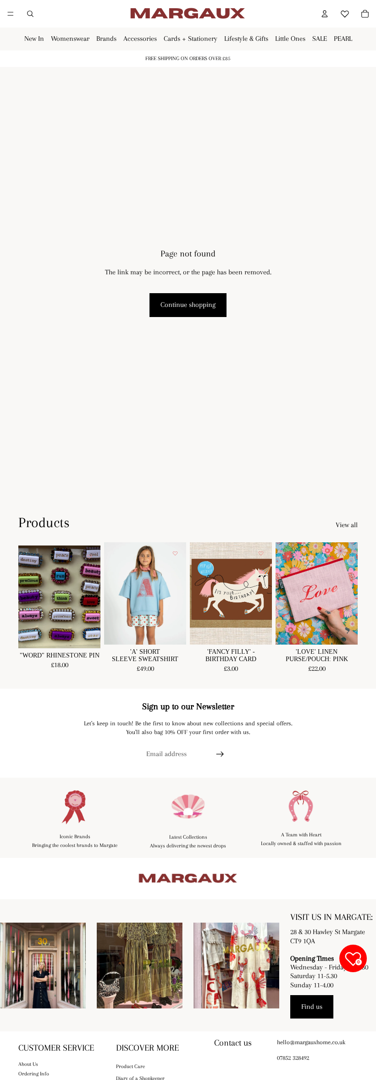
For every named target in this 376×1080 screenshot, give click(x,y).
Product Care (130, 1066)
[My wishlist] (345, 12)
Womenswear (70, 38)
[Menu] (10, 13)
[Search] (30, 14)
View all (347, 525)
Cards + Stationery (190, 38)
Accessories (140, 38)
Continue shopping (188, 305)
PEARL (343, 38)
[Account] (325, 14)
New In (34, 38)
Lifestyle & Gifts (246, 38)
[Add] (257, 631)
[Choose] (86, 634)
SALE (319, 38)
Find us (311, 1006)
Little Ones (290, 38)
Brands (106, 38)
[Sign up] (220, 754)
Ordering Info (33, 1074)
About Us (28, 1064)
